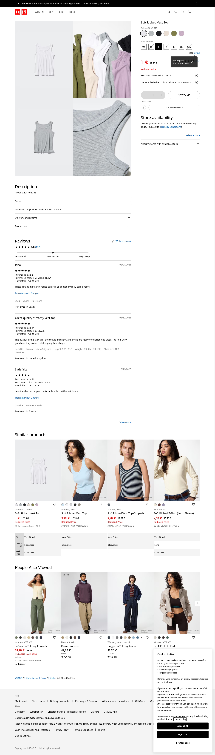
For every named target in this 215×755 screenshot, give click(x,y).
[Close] (192, 61)
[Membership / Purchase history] (182, 12)
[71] (181, 33)
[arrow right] (196, 470)
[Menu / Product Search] (196, 12)
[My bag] (189, 12)
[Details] (196, 82)
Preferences (183, 742)
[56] (174, 33)
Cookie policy (180, 719)
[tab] (39, 12)
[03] (151, 33)
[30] (166, 33)
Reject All (183, 734)
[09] (159, 33)
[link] (111, 3)
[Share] (143, 107)
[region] (182, 700)
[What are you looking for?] (168, 12)
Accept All (183, 726)
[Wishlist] (175, 12)
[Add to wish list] (54, 504)
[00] (144, 33)
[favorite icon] (54, 637)
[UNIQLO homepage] (21, 12)
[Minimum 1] (145, 95)
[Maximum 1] (161, 95)
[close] (18, 3)
